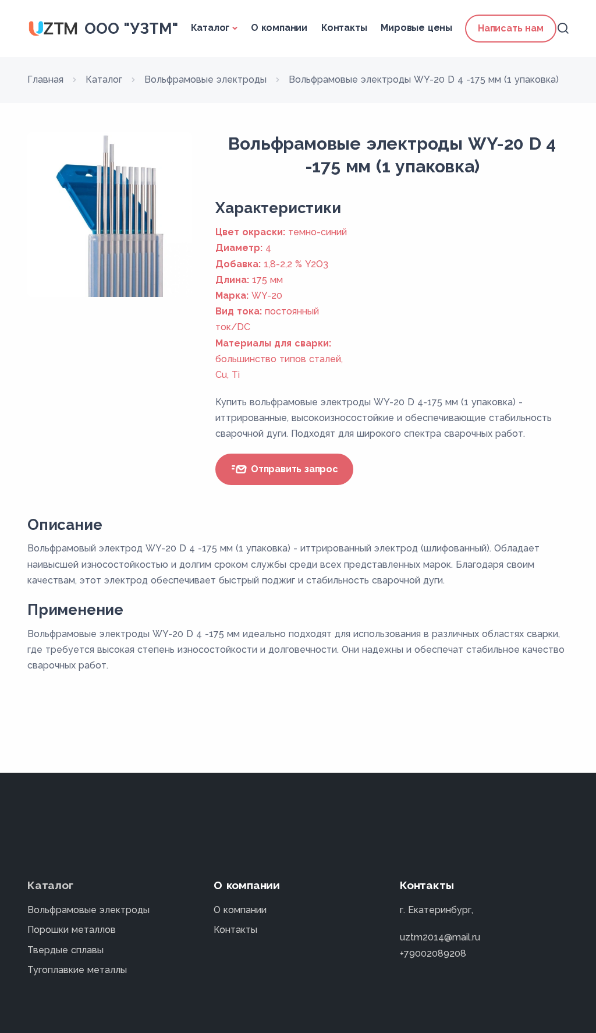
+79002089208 (433, 953)
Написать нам (511, 28)
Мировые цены (416, 27)
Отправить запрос (293, 469)
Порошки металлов (71, 929)
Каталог (210, 27)
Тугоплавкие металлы (77, 969)
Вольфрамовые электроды (88, 909)
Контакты (344, 27)
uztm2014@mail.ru (440, 937)
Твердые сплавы (65, 950)
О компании (279, 27)
